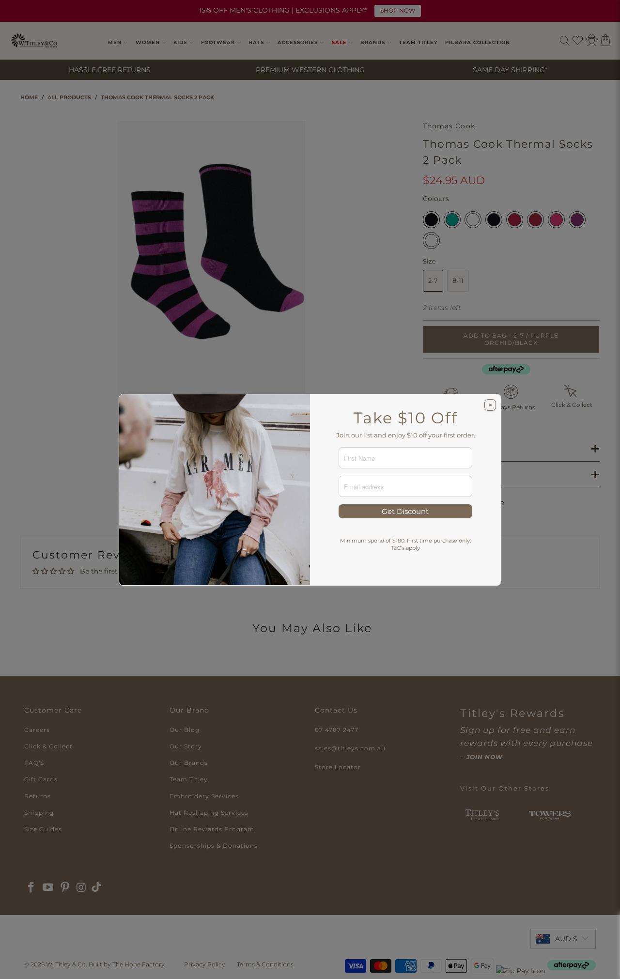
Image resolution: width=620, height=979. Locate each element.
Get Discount (405, 511)
